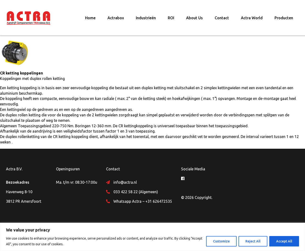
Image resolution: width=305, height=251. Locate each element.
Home (90, 18)
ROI (171, 18)
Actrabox (115, 18)
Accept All (284, 241)
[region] (152, 237)
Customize (221, 241)
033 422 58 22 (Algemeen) (135, 192)
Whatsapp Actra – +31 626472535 (142, 201)
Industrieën (146, 18)
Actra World (252, 18)
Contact (222, 18)
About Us (194, 18)
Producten (283, 18)
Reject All (252, 241)
